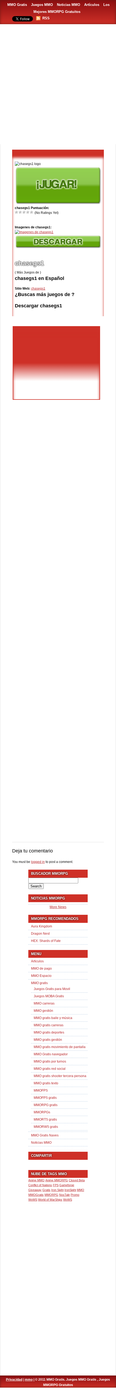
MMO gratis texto (46, 1083)
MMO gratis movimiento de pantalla (60, 1047)
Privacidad (14, 1379)
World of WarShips (50, 1199)
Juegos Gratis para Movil (52, 989)
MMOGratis (36, 1194)
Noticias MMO (68, 5)
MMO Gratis (17, 5)
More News (58, 907)
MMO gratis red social (50, 1069)
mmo (29, 1379)
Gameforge (66, 1185)
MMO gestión (43, 1011)
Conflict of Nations (40, 1185)
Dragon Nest (40, 933)
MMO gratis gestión (48, 1040)
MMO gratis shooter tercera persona (60, 1076)
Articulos (37, 961)
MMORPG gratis (45, 1105)
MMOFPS (41, 1090)
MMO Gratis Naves (45, 1135)
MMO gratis (39, 983)
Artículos (91, 5)
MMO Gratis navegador (51, 1054)
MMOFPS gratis (45, 1098)
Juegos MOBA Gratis (49, 996)
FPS (56, 1185)
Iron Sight (57, 1190)
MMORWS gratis (46, 1127)
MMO (80, 1190)
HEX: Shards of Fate (46, 941)
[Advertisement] (58, 84)
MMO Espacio (41, 976)
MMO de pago (41, 968)
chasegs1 (38, 288)
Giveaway (35, 1190)
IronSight (70, 1190)
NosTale (64, 1194)
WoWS (67, 1199)
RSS (46, 18)
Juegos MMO (42, 5)
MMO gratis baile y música (53, 1018)
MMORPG (51, 1194)
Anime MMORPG (56, 1180)
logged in (38, 862)
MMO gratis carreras (48, 1025)
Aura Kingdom (41, 926)
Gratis (46, 1190)
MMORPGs (42, 1112)
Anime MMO (36, 1180)
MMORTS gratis (45, 1119)
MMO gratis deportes (49, 1032)
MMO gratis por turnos (50, 1061)
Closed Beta (77, 1180)
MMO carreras (44, 1003)
